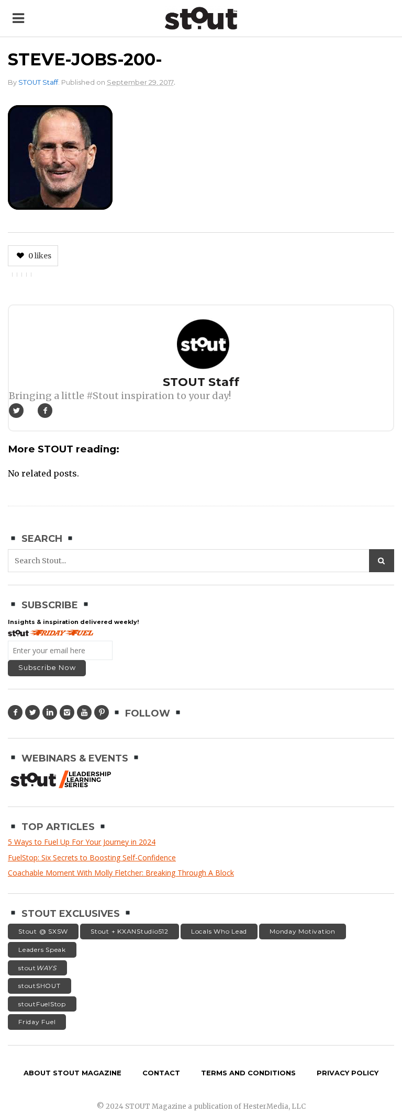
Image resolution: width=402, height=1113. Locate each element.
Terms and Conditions (248, 1073)
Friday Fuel (36, 1022)
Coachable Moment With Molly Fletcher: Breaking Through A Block (121, 873)
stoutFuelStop (42, 1004)
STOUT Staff (38, 82)
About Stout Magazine (72, 1073)
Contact (161, 1073)
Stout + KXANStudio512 (130, 931)
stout (37, 968)
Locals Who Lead (219, 931)
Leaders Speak (42, 949)
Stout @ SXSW (43, 931)
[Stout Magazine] (200, 18)
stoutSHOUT (39, 986)
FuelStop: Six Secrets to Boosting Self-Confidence (92, 857)
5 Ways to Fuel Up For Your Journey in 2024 (81, 842)
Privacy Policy (347, 1073)
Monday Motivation (303, 931)
